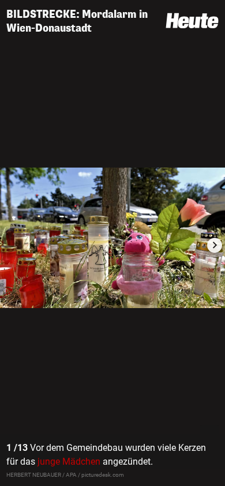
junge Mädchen (69, 461)
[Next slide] (214, 245)
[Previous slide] (10, 245)
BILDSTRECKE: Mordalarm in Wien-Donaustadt (77, 21)
